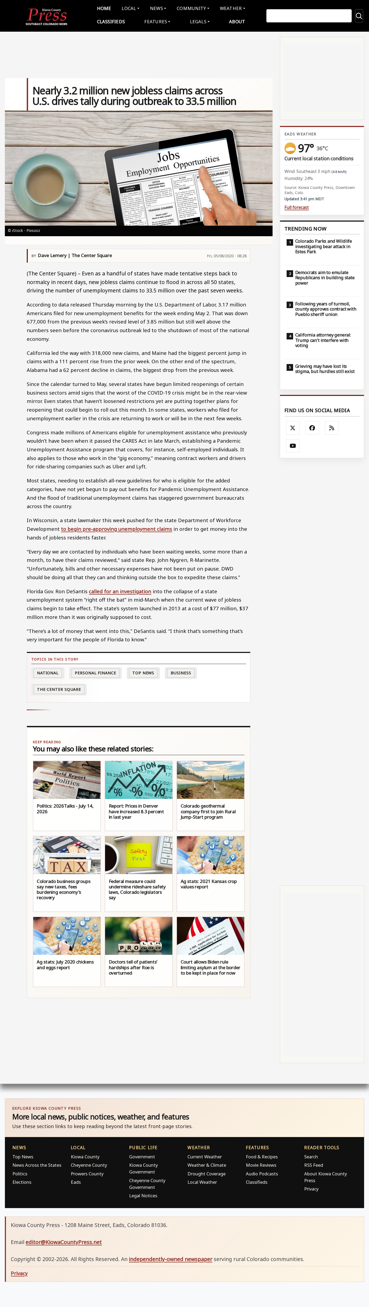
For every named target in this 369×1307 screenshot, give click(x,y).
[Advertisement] (322, 671)
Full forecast (296, 207)
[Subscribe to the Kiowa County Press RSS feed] (331, 428)
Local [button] (129, 8)
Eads (76, 1182)
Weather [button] (231, 8)
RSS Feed (313, 1165)
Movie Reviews (261, 1165)
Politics (19, 1174)
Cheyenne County (89, 1165)
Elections (21, 1182)
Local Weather (202, 1182)
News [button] (156, 8)
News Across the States (36, 1165)
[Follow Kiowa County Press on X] (293, 428)
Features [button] (155, 21)
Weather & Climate (206, 1165)
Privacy (311, 1189)
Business (181, 672)
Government (142, 1156)
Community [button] (191, 8)
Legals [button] (198, 21)
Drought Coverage (206, 1174)
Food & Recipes (262, 1156)
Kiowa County (85, 1156)
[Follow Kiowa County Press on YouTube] (293, 446)
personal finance (95, 672)
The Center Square (59, 689)
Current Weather (204, 1156)
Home (104, 8)
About (237, 21)
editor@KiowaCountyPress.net (64, 1242)
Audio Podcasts (262, 1174)
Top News (143, 672)
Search (311, 1156)
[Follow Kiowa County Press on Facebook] (312, 428)
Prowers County (87, 1174)
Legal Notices (143, 1195)
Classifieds (111, 21)
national (48, 672)
